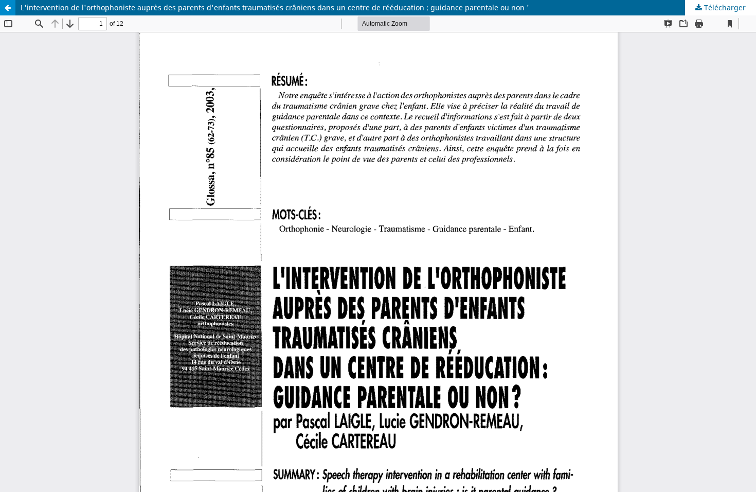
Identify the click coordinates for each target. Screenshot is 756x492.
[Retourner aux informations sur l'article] (7, 7)
